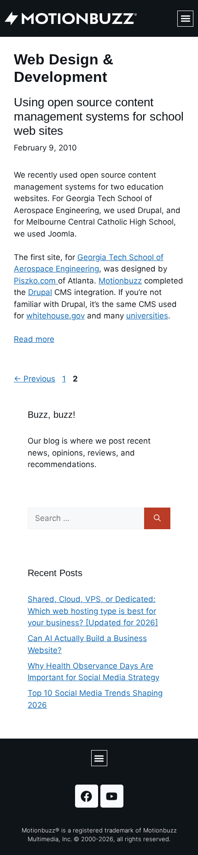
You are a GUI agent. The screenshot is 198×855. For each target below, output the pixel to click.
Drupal (40, 292)
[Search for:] (86, 519)
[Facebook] (86, 796)
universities (147, 315)
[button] (185, 19)
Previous (34, 378)
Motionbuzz (120, 280)
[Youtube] (111, 796)
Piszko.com (36, 280)
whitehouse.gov (55, 315)
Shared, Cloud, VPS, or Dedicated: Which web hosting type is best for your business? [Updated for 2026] (93, 611)
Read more (34, 339)
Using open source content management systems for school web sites (99, 116)
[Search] (157, 519)
